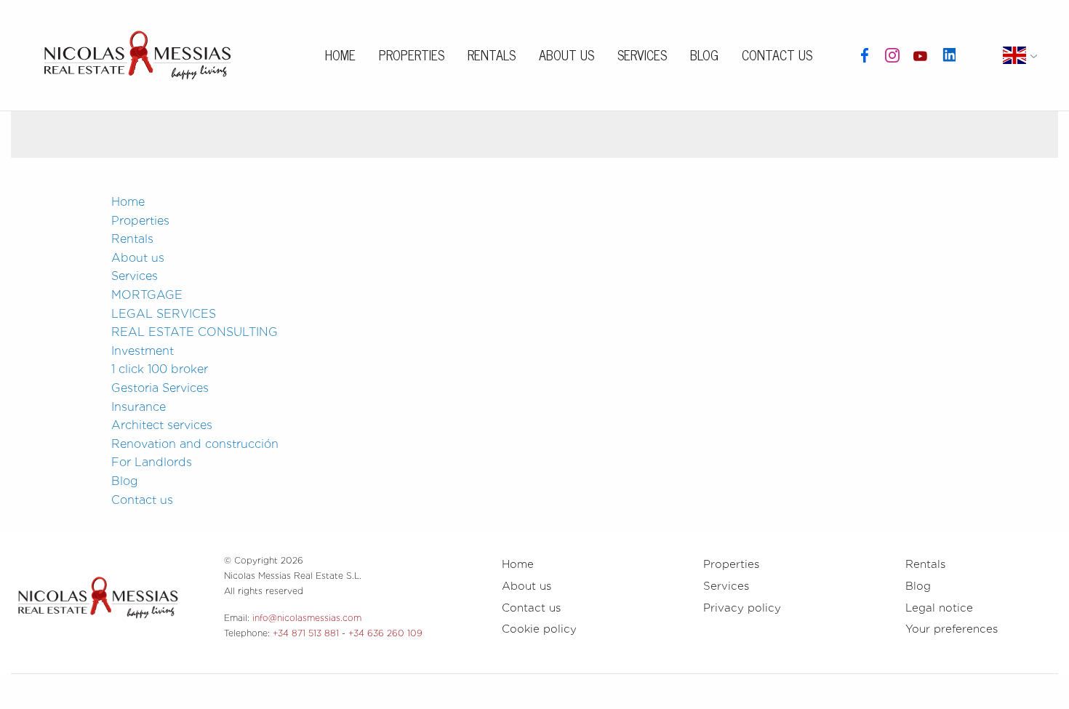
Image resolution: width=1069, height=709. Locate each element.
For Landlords (151, 462)
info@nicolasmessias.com (306, 617)
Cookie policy (539, 629)
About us (566, 54)
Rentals (492, 54)
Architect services (161, 425)
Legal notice (939, 607)
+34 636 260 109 (385, 633)
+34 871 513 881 (306, 633)
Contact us (777, 54)
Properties (411, 54)
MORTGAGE (147, 295)
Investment (142, 351)
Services (642, 54)
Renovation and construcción (195, 444)
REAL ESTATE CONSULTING (194, 332)
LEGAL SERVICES (163, 314)
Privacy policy (742, 607)
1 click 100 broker (159, 369)
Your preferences (951, 629)
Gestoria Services (160, 388)
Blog (704, 54)
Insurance (138, 407)
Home (340, 54)
